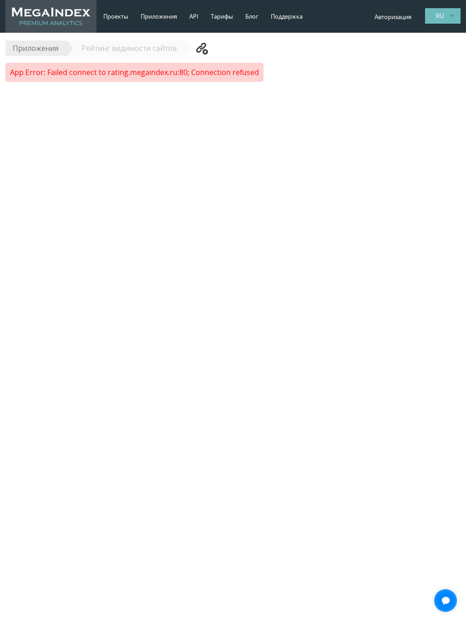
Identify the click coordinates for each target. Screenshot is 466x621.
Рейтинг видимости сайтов (129, 48)
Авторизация (393, 17)
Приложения (159, 16)
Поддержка (287, 16)
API (193, 16)
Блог (251, 16)
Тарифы (222, 16)
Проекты (115, 16)
